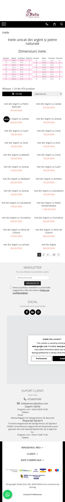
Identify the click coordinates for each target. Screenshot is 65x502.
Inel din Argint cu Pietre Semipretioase (49, 204)
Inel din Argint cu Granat (48, 118)
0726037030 (34, 399)
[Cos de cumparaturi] (54, 24)
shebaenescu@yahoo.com (34, 403)
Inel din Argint (49, 244)
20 (54, 254)
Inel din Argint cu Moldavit (16, 178)
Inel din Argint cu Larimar (16, 244)
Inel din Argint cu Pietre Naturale (16, 105)
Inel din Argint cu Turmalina (16, 217)
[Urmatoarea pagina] (58, 255)
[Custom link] (4, 25)
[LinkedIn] (32, 312)
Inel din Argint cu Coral (48, 130)
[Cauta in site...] (61, 24)
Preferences (41, 359)
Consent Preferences (32, 494)
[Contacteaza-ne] (47, 24)
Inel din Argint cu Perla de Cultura (16, 231)
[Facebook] (26, 312)
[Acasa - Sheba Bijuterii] (32, 13)
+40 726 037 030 (36, 412)
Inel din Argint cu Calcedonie (48, 190)
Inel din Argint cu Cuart (16, 130)
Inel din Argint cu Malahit (16, 154)
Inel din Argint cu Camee (48, 103)
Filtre (18, 93)
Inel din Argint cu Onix (48, 142)
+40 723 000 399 (36, 437)
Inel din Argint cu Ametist (49, 178)
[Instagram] (38, 312)
